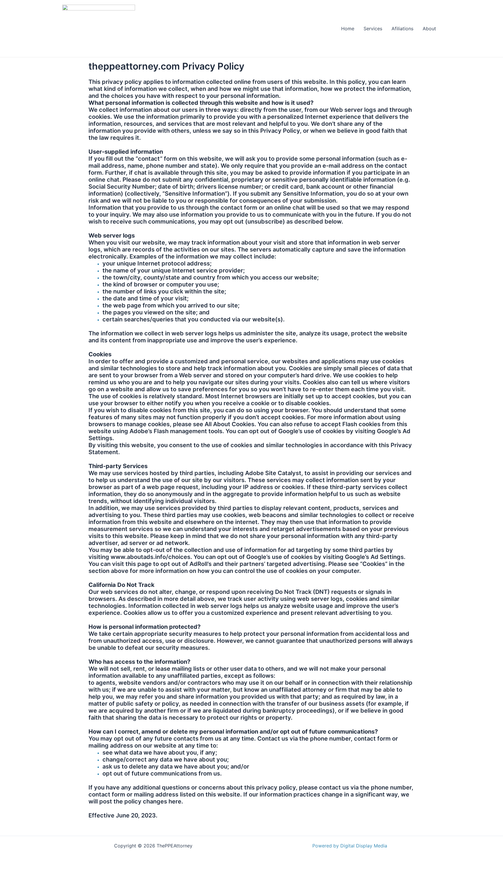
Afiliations (402, 28)
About (429, 28)
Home (347, 28)
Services (373, 28)
